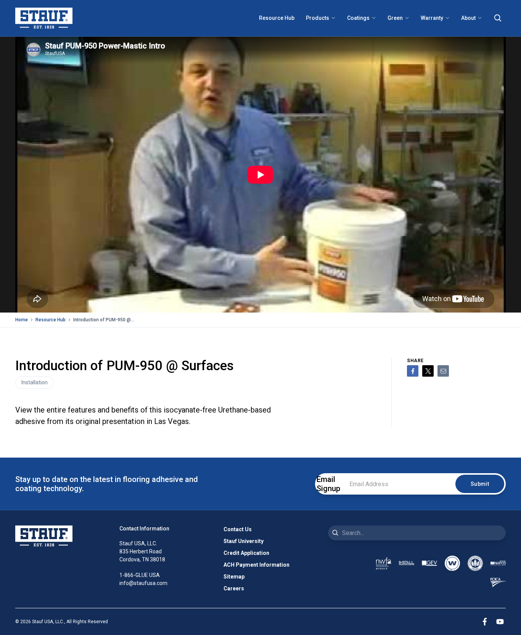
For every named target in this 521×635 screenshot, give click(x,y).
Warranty (432, 18)
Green (395, 18)
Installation (34, 382)
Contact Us (238, 529)
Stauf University (244, 541)
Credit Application (246, 553)
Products (317, 18)
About (468, 18)
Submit (480, 484)
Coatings (358, 18)
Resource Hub (276, 18)
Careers (234, 588)
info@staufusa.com (143, 583)
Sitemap (234, 577)
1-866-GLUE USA (139, 575)
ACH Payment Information (256, 565)
